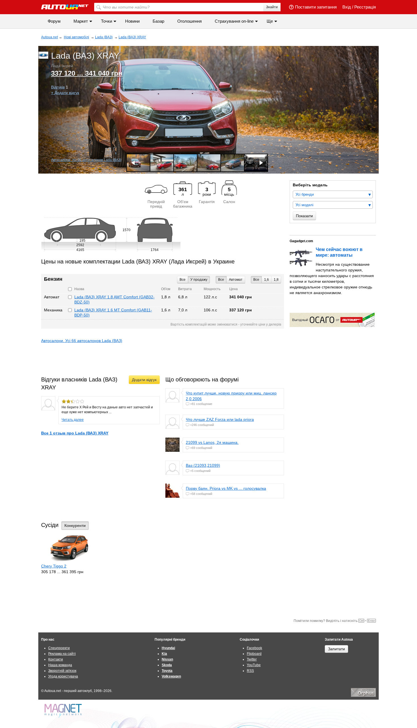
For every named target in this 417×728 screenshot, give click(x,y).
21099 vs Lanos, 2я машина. (212, 442)
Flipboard (254, 654)
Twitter (252, 659)
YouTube (254, 665)
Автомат (236, 280)
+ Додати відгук (65, 92)
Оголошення (189, 21)
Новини (132, 21)
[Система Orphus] (363, 696)
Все (256, 280)
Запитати (336, 649)
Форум (54, 21)
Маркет (80, 21)
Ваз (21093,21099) (203, 465)
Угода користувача (63, 676)
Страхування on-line (234, 21)
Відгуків (58, 87)
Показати (304, 216)
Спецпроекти (59, 648)
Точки (106, 21)
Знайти (272, 7)
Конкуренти (75, 525)
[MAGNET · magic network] (64, 711)
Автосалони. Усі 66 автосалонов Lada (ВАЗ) (86, 160)
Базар (158, 21)
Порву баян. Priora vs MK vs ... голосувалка (226, 488)
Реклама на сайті (62, 654)
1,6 (266, 280)
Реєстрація (365, 7)
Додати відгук (144, 379)
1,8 (276, 280)
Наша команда (60, 665)
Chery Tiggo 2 (53, 566)
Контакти (55, 659)
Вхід (346, 7)
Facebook (254, 648)
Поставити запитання (316, 7)
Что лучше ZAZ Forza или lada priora (220, 419)
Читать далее (73, 420)
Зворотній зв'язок (62, 671)
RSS (250, 671)
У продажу (198, 280)
